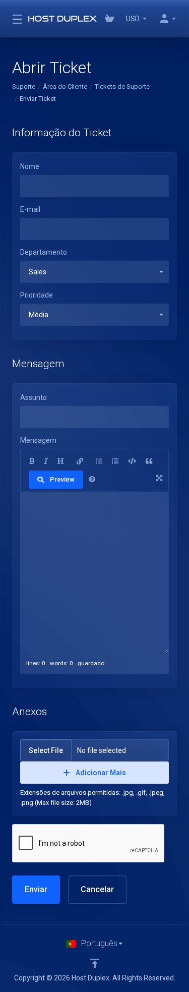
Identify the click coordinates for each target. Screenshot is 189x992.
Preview (62, 479)
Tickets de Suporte (122, 86)
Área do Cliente (65, 86)
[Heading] (60, 461)
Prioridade (36, 295)
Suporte (23, 86)
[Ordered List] (115, 461)
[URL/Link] (80, 461)
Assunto (33, 397)
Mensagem (38, 440)
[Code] (132, 461)
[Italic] (46, 461)
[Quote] (149, 461)
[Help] (92, 480)
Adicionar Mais (101, 773)
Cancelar (97, 889)
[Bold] (31, 461)
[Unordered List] (99, 461)
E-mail (30, 209)
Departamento (43, 252)
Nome (29, 166)
